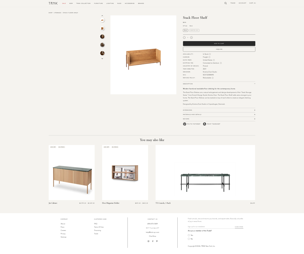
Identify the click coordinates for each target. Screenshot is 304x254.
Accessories (130, 3)
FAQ (95, 224)
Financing (97, 230)
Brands (141, 3)
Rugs (119, 3)
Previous (102, 15)
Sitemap (63, 237)
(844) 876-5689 (152, 224)
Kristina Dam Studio (210, 72)
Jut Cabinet (53, 203)
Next (102, 58)
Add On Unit (194, 30)
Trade (232, 3)
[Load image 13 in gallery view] (102, 28)
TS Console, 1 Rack (163, 203)
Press (62, 227)
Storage (58, 12)
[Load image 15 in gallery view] (102, 45)
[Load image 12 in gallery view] (102, 20)
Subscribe (239, 227)
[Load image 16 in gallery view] (102, 53)
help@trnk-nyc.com (152, 232)
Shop (50, 12)
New (71, 3)
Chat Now (152, 236)
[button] (225, 3)
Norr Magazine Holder (110, 203)
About (63, 224)
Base (185, 30)
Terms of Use (99, 227)
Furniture (98, 3)
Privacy (63, 234)
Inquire (219, 49)
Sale (64, 3)
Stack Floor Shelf (70, 12)
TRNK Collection (83, 3)
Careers (63, 230)
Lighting (110, 3)
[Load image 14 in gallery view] (102, 36)
